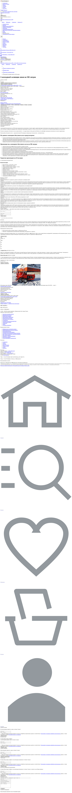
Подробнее (9, 292)
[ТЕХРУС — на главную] (2, 59)
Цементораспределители (7, 318)
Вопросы (21, 104)
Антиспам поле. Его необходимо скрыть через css (10, 777)
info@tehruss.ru (10, 98)
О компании (5, 3)
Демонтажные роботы (7, 322)
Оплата (4, 5)
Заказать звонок (3, 99)
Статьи (4, 7)
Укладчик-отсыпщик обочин (8, 314)
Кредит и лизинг (6, 4)
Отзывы (26, 104)
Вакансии (4, 44)
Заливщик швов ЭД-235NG (5, 286)
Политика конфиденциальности (6, 365)
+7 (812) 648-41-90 (11, 350)
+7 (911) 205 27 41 (3, 98)
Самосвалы (5, 323)
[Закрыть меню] (1, 37)
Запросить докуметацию (5, 756)
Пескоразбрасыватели (7, 331)
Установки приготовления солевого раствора (11, 333)
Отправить (2, 788)
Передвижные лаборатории (8, 317)
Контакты (4, 8)
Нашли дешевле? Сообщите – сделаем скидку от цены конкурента (10, 103)
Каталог (4, 38)
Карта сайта (27, 365)
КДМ (4, 31)
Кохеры (4, 32)
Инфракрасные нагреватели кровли (9, 329)
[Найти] (1, 18)
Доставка (4, 6)
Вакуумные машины (7, 335)
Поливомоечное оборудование (8, 34)
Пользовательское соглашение (19, 365)
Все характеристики (4, 92)
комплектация (17, 104)
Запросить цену (3, 97)
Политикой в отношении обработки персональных (51, 733)
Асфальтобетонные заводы (8, 29)
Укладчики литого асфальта (8, 319)
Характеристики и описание (5, 104)
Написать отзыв (3, 236)
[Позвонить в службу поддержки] (1, 14)
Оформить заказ (4, 747)
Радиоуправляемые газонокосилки (9, 338)
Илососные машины (7, 337)
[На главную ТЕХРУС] (9, 303)
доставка (29, 104)
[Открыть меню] (1, 11)
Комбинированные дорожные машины (10, 330)
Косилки (4, 25)
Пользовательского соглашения (15, 734)
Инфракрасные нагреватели (8, 26)
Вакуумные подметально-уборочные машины (11, 30)
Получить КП (9, 97)
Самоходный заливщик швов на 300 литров (8, 296)
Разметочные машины (7, 316)
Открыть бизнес (6, 24)
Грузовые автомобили (7, 325)
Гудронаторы (5, 320)
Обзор (12, 104)
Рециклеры (5, 28)
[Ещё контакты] (1, 20)
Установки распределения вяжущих (9, 321)
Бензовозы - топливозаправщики (9, 336)
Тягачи (4, 324)
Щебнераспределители (7, 315)
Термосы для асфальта (7, 27)
